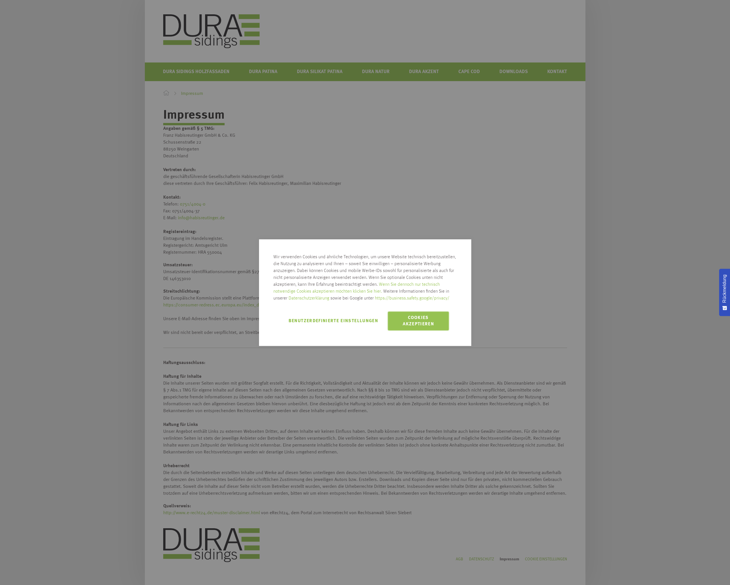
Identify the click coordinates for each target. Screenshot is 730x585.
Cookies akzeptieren (418, 321)
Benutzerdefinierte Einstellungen (333, 321)
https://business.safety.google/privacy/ (412, 298)
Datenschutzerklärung (309, 298)
